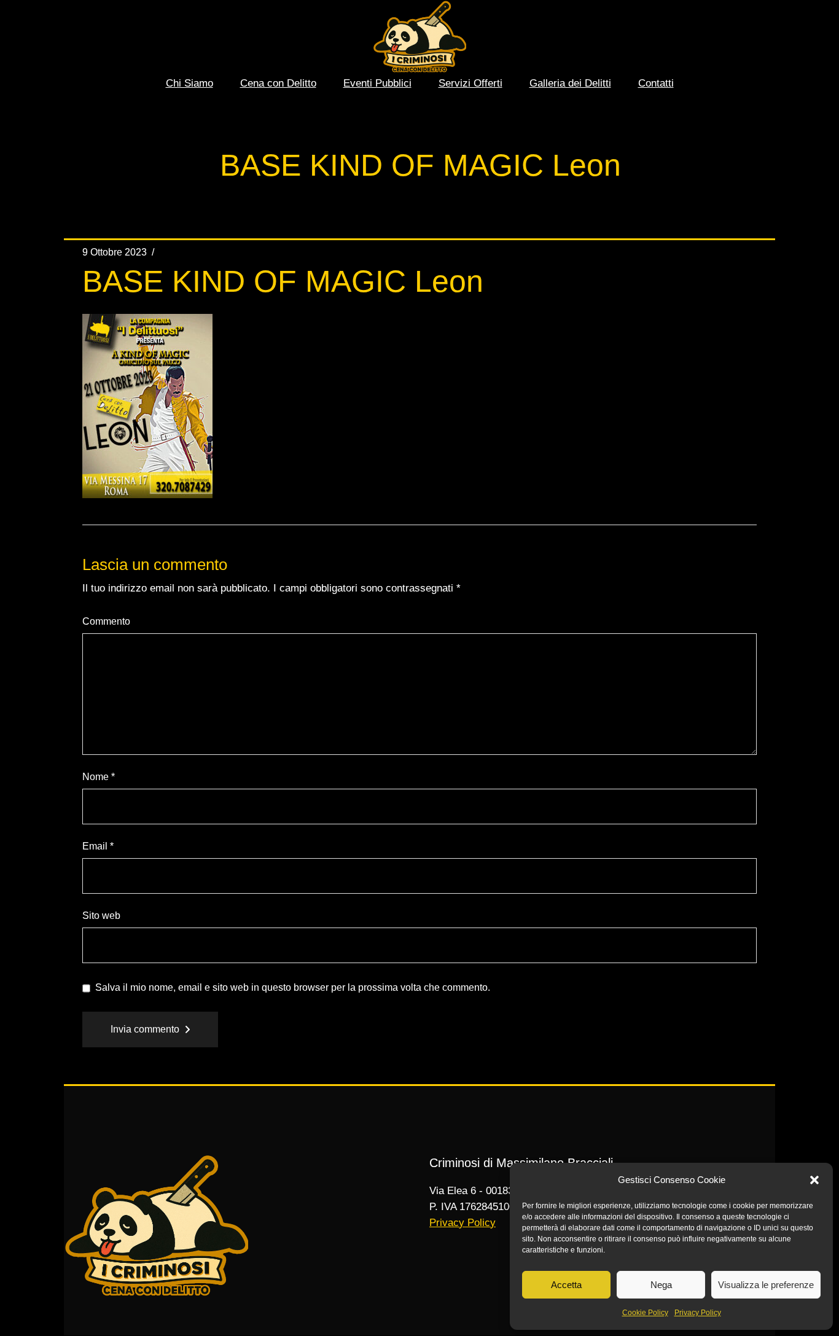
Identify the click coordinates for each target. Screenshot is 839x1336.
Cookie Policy (645, 1312)
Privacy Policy (697, 1312)
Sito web (101, 915)
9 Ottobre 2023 (114, 252)
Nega (661, 1284)
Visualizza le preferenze (766, 1284)
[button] (814, 1180)
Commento (106, 621)
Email (98, 846)
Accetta (566, 1284)
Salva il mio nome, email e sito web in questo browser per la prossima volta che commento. (292, 987)
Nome (98, 777)
